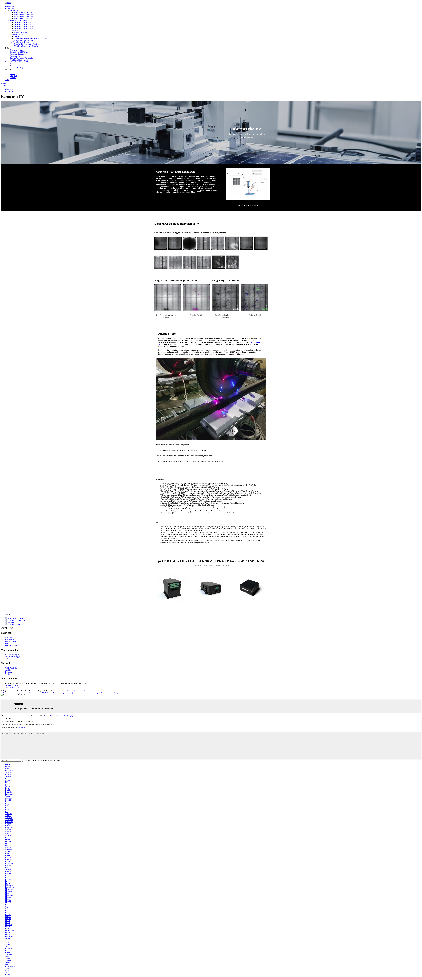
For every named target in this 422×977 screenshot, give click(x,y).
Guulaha (13, 78)
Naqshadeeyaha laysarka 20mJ (24, 22)
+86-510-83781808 (12, 687)
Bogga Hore (9, 6)
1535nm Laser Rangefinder (23, 14)
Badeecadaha (10, 8)
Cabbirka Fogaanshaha (97, 693)
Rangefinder (14, 10)
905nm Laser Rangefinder (23, 12)
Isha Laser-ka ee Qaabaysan (19, 42)
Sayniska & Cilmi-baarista (19, 60)
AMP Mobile (82, 691)
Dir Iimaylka (5, 697)
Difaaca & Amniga (16, 50)
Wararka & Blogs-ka (12, 655)
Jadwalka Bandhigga (17, 68)
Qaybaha (17, 36)
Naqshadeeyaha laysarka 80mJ (24, 28)
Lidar (7, 643)
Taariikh (12, 74)
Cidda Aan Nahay (16, 72)
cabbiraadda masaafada (9, 693)
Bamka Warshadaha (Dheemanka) (21, 58)
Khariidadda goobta (69, 691)
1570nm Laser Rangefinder (23, 16)
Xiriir (7, 80)
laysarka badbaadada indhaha (28, 693)
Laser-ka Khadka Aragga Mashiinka (26, 44)
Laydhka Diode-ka (16, 34)
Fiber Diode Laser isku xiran (24, 40)
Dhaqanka (13, 76)
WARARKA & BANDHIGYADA (17, 62)
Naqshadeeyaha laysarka (18, 20)
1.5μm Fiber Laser (20, 32)
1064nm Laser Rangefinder (23, 18)
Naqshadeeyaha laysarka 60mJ (24, 26)
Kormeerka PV (15, 56)
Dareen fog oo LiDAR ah (19, 52)
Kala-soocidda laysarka (114, 693)
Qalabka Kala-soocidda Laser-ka (50, 693)
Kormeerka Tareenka (17, 54)
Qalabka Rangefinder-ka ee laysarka (75, 693)
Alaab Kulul (9, 637)
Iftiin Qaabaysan (11, 645)
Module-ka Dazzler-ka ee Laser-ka (26, 46)
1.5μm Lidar (14, 30)
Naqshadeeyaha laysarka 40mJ (24, 24)
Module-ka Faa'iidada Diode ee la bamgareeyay (30, 38)
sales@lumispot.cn (11, 685)
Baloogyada (14, 64)
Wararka (12, 66)
